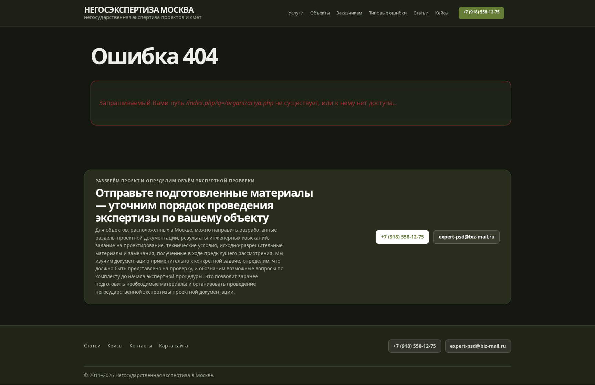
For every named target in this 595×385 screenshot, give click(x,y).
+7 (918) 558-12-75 (481, 12)
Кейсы (442, 13)
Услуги (296, 13)
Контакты (140, 346)
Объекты (320, 13)
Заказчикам (349, 13)
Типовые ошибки (388, 13)
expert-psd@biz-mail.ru (466, 236)
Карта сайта (173, 346)
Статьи (421, 13)
